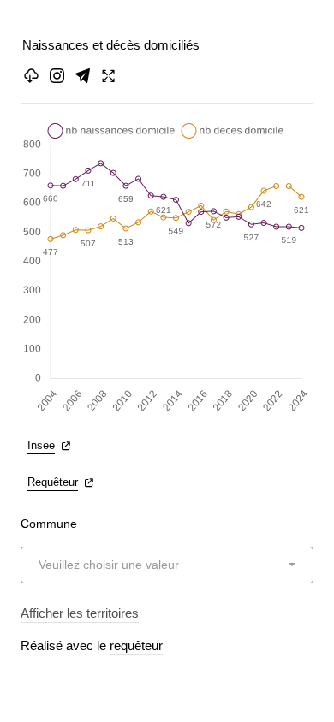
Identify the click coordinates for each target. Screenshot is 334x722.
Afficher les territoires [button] (80, 613)
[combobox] (167, 565)
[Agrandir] (108, 75)
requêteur (136, 645)
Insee (41, 445)
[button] (82, 75)
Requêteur (52, 482)
